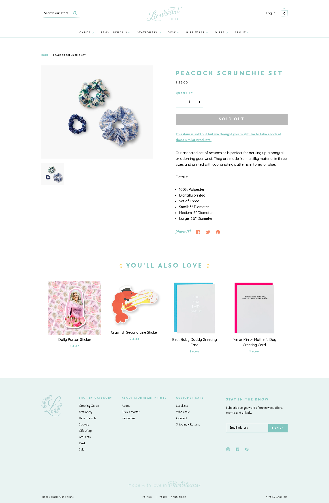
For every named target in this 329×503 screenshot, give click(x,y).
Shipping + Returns (188, 424)
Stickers (84, 424)
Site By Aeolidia (277, 497)
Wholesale (183, 412)
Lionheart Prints (62, 497)
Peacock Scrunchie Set (69, 55)
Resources (128, 418)
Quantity (184, 93)
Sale (81, 449)
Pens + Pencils (114, 32)
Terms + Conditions (173, 497)
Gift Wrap (195, 32)
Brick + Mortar (130, 412)
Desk (172, 32)
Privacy (148, 497)
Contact (181, 418)
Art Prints (85, 437)
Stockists (182, 406)
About (240, 32)
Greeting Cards (89, 406)
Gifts (220, 32)
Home (45, 55)
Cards (85, 32)
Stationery (147, 32)
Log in (270, 13)
